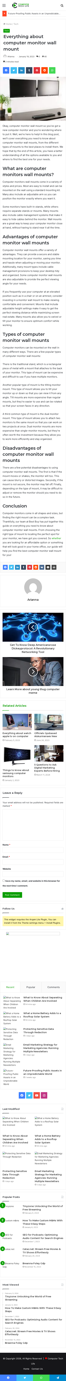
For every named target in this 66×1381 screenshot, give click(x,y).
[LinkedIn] (17, 567)
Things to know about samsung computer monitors (16, 773)
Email (6, 856)
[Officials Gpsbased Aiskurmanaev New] (48, 722)
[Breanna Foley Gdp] (11, 1268)
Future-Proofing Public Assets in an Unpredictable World (36, 13)
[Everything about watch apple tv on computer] (17, 722)
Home (8, 24)
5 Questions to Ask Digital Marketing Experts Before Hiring (47, 767)
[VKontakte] (41, 567)
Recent (10, 987)
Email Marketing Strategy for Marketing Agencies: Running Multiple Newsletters (40, 1048)
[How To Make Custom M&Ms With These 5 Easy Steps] (11, 1225)
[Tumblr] (23, 567)
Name (6, 844)
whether (56, 538)
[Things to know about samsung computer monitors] (17, 756)
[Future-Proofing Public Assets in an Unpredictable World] (12, 1077)
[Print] (54, 567)
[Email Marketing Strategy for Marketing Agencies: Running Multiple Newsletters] (12, 1055)
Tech (16, 24)
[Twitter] (11, 567)
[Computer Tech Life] (21, 5)
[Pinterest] (29, 567)
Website (7, 869)
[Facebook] (5, 567)
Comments (53, 987)
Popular (30, 987)
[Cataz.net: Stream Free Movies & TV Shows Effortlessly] (11, 1253)
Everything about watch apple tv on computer (17, 735)
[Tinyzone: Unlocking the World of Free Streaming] (11, 1211)
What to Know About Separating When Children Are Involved (15, 1139)
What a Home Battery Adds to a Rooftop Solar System (47, 1139)
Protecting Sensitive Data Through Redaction (15, 1174)
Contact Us (37, 1369)
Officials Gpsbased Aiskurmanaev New (45, 735)
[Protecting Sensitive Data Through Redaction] (12, 1034)
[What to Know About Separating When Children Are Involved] (12, 1002)
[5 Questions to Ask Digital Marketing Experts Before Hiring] (48, 753)
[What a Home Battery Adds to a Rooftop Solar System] (12, 1018)
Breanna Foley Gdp (34, 1263)
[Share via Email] (47, 567)
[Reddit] (35, 567)
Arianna (11, 56)
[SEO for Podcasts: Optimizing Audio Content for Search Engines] (11, 1239)
